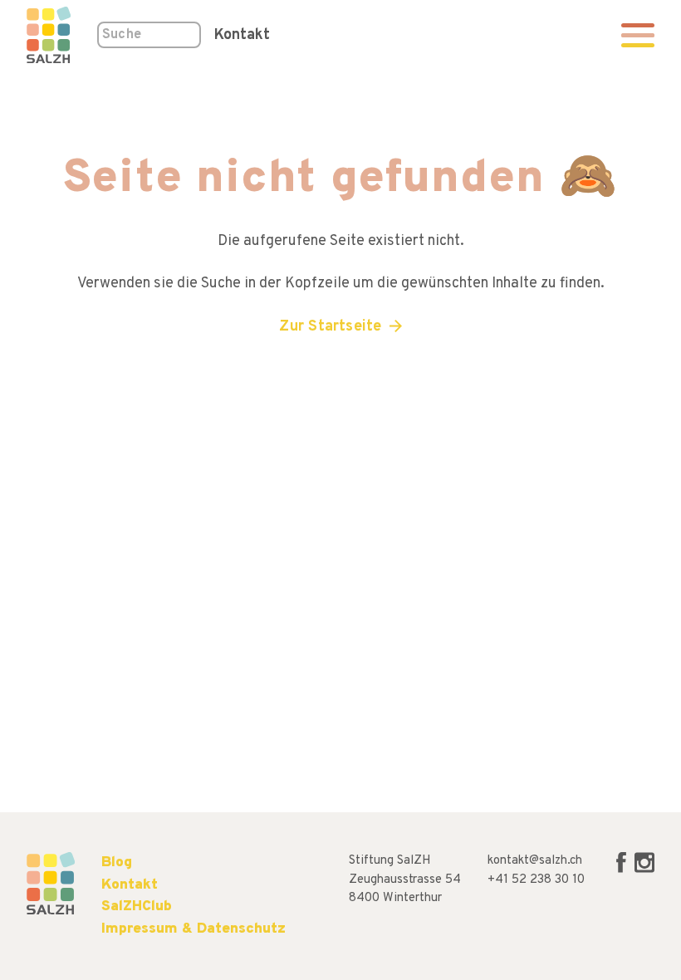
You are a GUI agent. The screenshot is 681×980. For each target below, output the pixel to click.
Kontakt (242, 35)
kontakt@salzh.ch (534, 861)
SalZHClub (136, 906)
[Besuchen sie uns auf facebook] (622, 870)
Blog (116, 862)
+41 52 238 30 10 (536, 880)
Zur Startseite (330, 326)
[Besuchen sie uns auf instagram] (644, 870)
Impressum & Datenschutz (193, 928)
